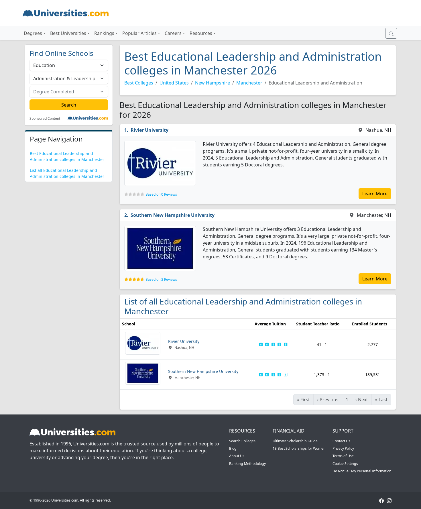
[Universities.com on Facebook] (381, 500)
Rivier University (149, 130)
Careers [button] (173, 33)
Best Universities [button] (68, 33)
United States (174, 83)
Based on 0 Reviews (161, 194)
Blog (233, 448)
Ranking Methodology (247, 463)
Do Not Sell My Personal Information (362, 471)
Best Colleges (138, 83)
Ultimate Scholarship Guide (295, 441)
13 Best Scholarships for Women (299, 448)
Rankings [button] (104, 33)
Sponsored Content (44, 119)
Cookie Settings (345, 463)
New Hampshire (212, 83)
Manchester (249, 83)
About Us (236, 455)
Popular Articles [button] (139, 33)
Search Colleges (242, 441)
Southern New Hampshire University (173, 215)
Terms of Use (343, 455)
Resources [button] (201, 33)
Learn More (374, 193)
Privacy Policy (343, 448)
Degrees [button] (33, 33)
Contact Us (341, 441)
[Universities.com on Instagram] (389, 500)
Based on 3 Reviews (161, 279)
